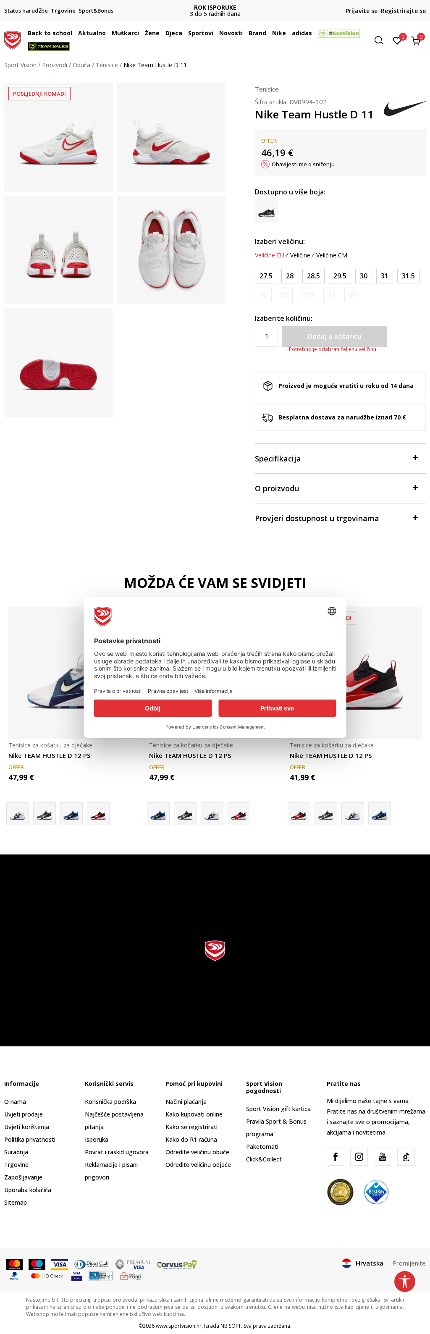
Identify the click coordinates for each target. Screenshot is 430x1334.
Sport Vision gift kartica (278, 1109)
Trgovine (16, 1165)
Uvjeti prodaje (23, 1114)
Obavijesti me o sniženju (303, 164)
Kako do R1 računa (191, 1139)
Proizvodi (54, 65)
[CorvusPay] (177, 1263)
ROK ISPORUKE (215, 7)
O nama (15, 1102)
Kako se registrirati (191, 1127)
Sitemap (15, 1202)
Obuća (81, 65)
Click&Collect (264, 1159)
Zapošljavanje (23, 1177)
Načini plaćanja (186, 1102)
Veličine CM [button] (331, 255)
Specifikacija (278, 458)
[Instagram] (359, 1156)
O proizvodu (277, 488)
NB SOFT (230, 1325)
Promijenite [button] (409, 1263)
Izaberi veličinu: (280, 241)
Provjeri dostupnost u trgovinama (317, 518)
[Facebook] (335, 1156)
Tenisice (107, 65)
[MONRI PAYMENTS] (130, 1275)
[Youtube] (382, 1156)
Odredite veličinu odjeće (198, 1165)
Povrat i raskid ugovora (117, 1152)
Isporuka (96, 1139)
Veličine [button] (300, 255)
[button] (74, 33)
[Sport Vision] (12, 39)
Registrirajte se (403, 11)
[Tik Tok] (406, 1156)
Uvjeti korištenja (26, 1127)
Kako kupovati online (194, 1114)
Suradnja (16, 1152)
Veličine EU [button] (269, 255)
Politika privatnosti (29, 1139)
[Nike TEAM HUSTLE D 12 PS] (74, 673)
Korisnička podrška (110, 1102)
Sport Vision (20, 65)
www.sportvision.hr (179, 1325)
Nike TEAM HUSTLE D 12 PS (49, 755)
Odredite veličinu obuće (197, 1152)
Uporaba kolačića (27, 1190)
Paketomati (262, 1147)
